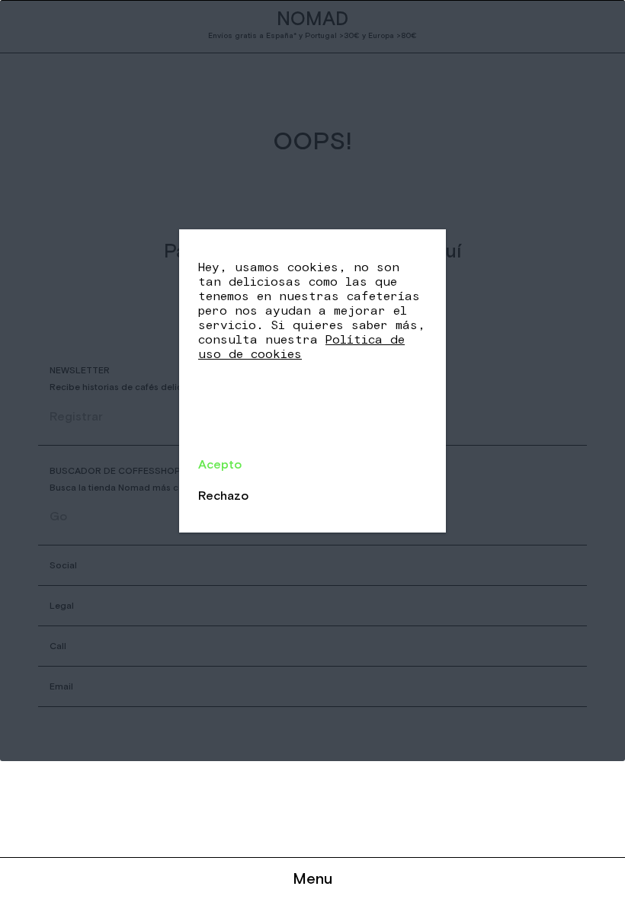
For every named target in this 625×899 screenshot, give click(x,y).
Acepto (220, 464)
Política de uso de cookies (301, 347)
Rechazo (223, 495)
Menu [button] (312, 878)
